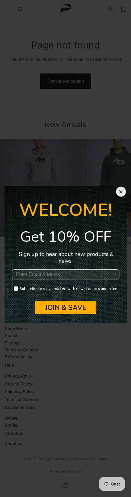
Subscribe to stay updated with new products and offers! (69, 288)
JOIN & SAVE (65, 307)
